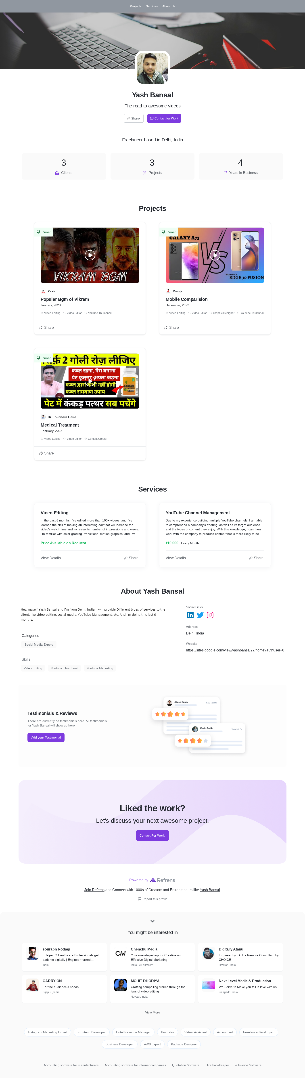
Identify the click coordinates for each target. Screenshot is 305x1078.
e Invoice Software (248, 1065)
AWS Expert (152, 1044)
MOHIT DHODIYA (145, 981)
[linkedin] (191, 615)
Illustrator (167, 1032)
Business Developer (120, 1044)
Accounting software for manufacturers (71, 1065)
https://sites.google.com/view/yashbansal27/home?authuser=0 (235, 650)
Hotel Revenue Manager (133, 1032)
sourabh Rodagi (56, 949)
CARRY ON (52, 981)
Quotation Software (185, 1065)
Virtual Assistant (195, 1032)
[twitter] (201, 615)
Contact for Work (166, 118)
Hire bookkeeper (217, 1065)
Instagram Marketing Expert (47, 1032)
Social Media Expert (39, 644)
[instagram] (211, 615)
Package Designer (184, 1044)
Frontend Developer (91, 1032)
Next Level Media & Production (245, 981)
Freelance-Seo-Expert (258, 1032)
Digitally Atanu (231, 949)
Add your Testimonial (46, 737)
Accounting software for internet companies (135, 1065)
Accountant (225, 1032)
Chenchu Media (144, 949)
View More (152, 1012)
